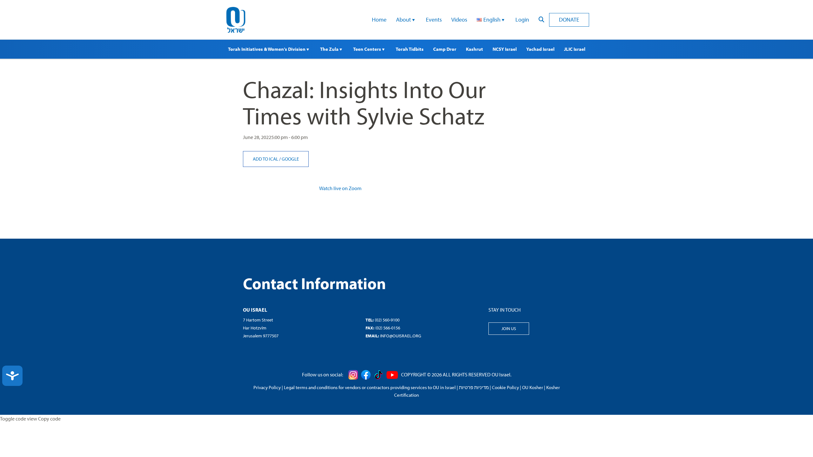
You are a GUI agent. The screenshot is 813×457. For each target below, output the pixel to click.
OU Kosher (532, 387)
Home (379, 19)
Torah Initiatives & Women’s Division (267, 49)
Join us (508, 328)
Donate (569, 19)
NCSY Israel (505, 49)
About (404, 19)
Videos (459, 19)
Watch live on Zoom (340, 188)
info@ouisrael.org (400, 336)
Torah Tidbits (410, 49)
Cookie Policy (505, 387)
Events (434, 19)
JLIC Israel (574, 49)
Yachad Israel (540, 49)
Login (522, 19)
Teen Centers (367, 49)
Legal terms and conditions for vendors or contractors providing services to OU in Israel (370, 387)
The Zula (329, 49)
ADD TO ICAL (266, 159)
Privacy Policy (267, 387)
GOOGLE (290, 159)
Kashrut (474, 49)
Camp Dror (444, 49)
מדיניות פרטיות (474, 387)
